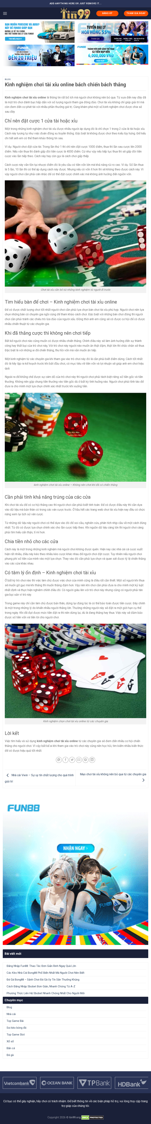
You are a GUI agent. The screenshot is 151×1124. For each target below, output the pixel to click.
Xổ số (10, 1041)
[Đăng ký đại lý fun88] (39, 32)
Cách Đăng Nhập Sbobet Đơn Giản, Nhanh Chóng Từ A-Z (41, 986)
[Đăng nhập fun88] (112, 55)
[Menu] (5, 13)
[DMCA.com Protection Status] (92, 1117)
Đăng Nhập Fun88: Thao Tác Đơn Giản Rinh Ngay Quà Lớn (41, 966)
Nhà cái (11, 1014)
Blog (7, 79)
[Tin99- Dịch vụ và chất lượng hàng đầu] (75, 13)
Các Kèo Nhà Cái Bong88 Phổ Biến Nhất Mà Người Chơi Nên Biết (45, 972)
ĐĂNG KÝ (107, 13)
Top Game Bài (15, 1021)
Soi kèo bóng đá (16, 1027)
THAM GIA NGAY (136, 13)
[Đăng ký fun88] (75, 872)
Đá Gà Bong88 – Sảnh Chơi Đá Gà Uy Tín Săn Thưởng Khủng (43, 979)
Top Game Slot (16, 1034)
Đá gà (10, 1055)
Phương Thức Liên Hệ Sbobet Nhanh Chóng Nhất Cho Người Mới (46, 993)
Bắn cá (11, 1048)
